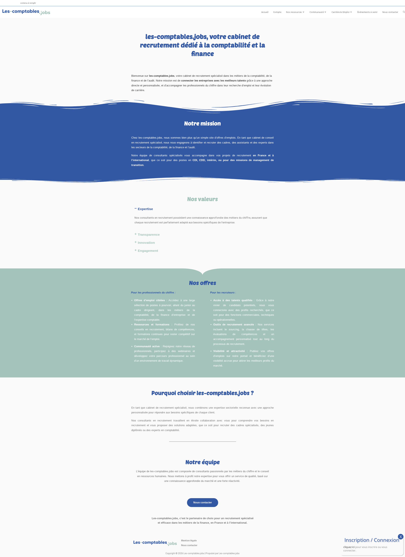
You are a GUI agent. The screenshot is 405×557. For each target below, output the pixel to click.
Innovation (146, 242)
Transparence (149, 234)
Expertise (145, 209)
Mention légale (189, 540)
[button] (202, 209)
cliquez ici (349, 547)
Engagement (148, 250)
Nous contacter (189, 545)
